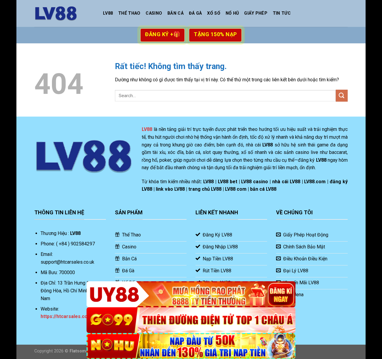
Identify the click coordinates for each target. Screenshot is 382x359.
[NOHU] (191, 346)
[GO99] (191, 320)
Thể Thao (129, 13)
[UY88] (191, 294)
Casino (154, 13)
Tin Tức (282, 13)
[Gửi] (342, 95)
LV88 (108, 13)
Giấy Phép (255, 13)
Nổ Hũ (232, 13)
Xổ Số (213, 13)
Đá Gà (195, 13)
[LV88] (64, 13)
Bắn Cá (175, 13)
